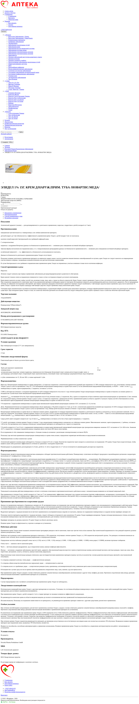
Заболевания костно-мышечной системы (21, 48)
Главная (7, 145)
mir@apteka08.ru (10, 690)
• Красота (8, 111)
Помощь (7, 21)
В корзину (4, 206)
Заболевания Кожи (11, 150)
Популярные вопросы (15, 26)
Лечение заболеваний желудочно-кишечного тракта (25, 57)
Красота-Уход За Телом (15, 101)
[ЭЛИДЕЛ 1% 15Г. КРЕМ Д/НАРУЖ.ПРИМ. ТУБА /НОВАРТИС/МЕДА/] (19, 182)
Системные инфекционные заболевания (21, 74)
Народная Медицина (15, 105)
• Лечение (8, 35)
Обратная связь (13, 19)
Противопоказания (11, 214)
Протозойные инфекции (16, 67)
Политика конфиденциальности (15, 692)
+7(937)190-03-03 (6, 29)
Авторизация (9, 139)
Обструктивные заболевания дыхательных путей (24, 62)
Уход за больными (10, 128)
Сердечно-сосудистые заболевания (19, 70)
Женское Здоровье (14, 84)
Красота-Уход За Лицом (16, 99)
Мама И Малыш (13, 86)
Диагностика (9, 122)
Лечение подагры (14, 59)
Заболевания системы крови (17, 50)
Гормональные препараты (16, 40)
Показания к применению (13, 213)
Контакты (11, 18)
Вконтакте (4, 695)
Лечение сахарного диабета (17, 60)
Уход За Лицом (13, 117)
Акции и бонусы (10, 13)
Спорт (10, 110)
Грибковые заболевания (16, 41)
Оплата (10, 24)
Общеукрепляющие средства (17, 64)
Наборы (10, 103)
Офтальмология (13, 106)
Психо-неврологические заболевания (20, 69)
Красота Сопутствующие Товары (19, 96)
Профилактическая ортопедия (14, 123)
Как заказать (12, 23)
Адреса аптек (9, 11)
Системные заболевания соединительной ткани (23, 72)
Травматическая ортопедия (13, 125)
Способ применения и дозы (13, 216)
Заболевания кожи (14, 47)
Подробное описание (11, 218)
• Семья (7, 81)
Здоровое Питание (14, 93)
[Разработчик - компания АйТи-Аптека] (8, 702)
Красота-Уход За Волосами (17, 98)
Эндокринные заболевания (17, 77)
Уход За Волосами (14, 115)
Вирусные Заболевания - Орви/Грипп (20, 38)
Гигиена (7, 120)
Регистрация (9, 137)
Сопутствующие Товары (16, 113)
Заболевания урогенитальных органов (20, 52)
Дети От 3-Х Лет (13, 82)
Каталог (4, 31)
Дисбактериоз (12, 43)
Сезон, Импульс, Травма (16, 89)
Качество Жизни (13, 94)
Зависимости (12, 55)
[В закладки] (1, 192)
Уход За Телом (12, 118)
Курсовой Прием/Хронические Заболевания (19, 149)
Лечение (7, 147)
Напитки (7, 127)
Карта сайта (8, 685)
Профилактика (13, 108)
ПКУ (10, 65)
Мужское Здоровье (14, 88)
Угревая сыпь (12, 76)
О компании (8, 14)
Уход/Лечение (12, 79)
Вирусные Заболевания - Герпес (18, 36)
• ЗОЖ (7, 91)
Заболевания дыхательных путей (19, 45)
